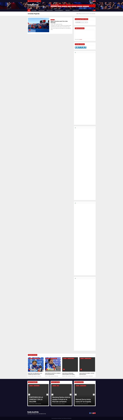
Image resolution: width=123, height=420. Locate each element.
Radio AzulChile (33, 5)
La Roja (88, 385)
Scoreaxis (80, 39)
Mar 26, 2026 (82, 376)
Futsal (58, 385)
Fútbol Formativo (79, 6)
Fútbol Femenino (74, 6)
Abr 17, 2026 (48, 376)
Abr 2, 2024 (32, 403)
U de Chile (69, 6)
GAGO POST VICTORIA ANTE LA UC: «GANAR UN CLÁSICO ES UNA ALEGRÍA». (35, 374)
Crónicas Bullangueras (59, 10)
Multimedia (68, 10)
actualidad (59, 6)
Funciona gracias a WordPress (56, 418)
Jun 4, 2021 (79, 403)
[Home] (29, 10)
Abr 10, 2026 (65, 376)
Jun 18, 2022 (55, 403)
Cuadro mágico (64, 6)
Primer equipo (34, 10)
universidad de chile (54, 6)
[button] (92, 10)
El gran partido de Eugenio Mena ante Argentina (83, 399)
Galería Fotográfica (36, 385)
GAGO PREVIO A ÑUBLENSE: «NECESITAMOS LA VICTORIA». (68, 374)
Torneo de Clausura (86, 6)
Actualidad (52, 19)
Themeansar (69, 418)
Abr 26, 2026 (31, 376)
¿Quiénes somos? (76, 10)
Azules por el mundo (83, 385)
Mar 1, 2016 (54, 24)
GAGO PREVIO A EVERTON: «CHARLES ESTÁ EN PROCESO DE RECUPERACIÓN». (52, 374)
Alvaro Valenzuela (38, 376)
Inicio (77, 13)
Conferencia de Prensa (36, 358)
